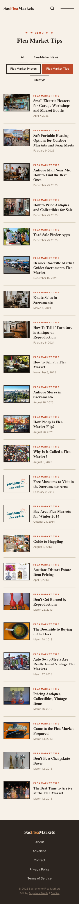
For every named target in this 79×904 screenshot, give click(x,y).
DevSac (55, 893)
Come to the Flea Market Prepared (53, 731)
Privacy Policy (39, 869)
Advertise (39, 851)
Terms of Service (39, 878)
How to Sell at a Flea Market (49, 364)
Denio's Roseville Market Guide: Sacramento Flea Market (53, 267)
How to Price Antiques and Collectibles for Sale (53, 207)
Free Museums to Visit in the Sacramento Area (53, 484)
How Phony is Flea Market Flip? (48, 424)
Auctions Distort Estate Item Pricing (52, 572)
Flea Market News (46, 57)
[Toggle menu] (67, 8)
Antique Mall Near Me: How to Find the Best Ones (52, 174)
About (39, 842)
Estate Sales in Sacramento (45, 300)
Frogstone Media (38, 893)
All (22, 57)
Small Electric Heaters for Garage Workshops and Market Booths (51, 105)
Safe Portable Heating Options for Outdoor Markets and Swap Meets (53, 140)
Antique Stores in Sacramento (47, 394)
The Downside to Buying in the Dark (52, 631)
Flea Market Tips (57, 68)
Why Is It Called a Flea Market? (52, 454)
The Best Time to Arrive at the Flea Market (52, 790)
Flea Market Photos (23, 68)
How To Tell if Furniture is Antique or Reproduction (52, 332)
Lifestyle (39, 80)
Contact (39, 860)
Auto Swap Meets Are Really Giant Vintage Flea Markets (54, 663)
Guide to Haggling (48, 541)
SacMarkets (19, 8)
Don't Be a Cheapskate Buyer (51, 761)
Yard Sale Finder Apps (51, 234)
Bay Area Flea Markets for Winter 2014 (52, 514)
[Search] (52, 8)
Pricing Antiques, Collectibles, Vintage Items (50, 698)
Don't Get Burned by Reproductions (49, 602)
